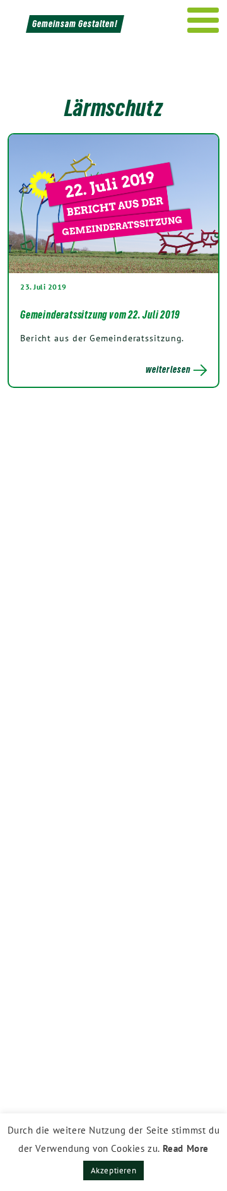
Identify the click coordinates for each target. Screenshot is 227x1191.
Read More (186, 1148)
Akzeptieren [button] (114, 1170)
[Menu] (203, 20)
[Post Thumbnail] (113, 203)
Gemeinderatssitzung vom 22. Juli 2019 (100, 314)
